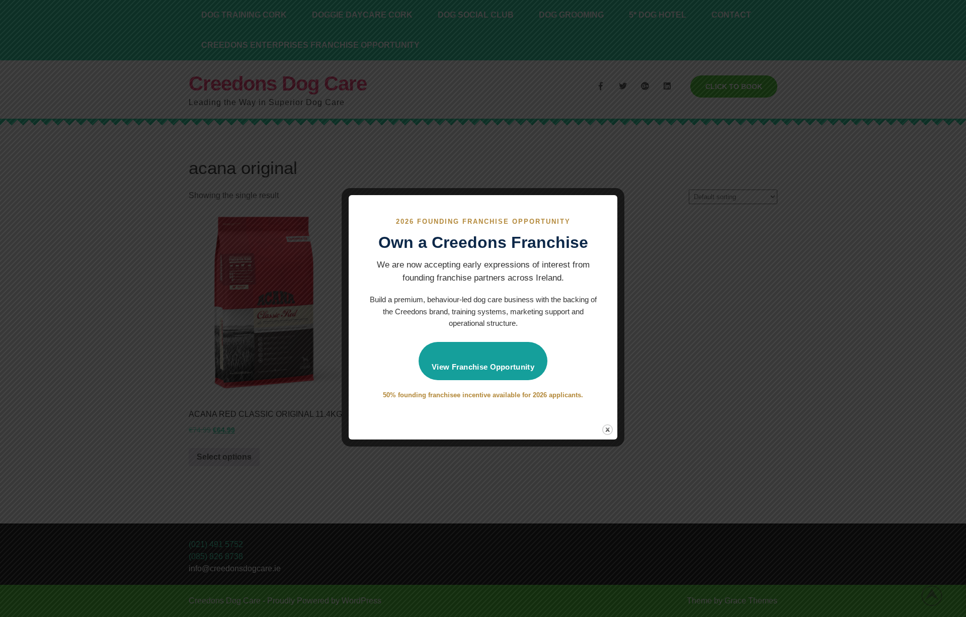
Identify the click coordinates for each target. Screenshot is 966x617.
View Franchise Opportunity (483, 367)
